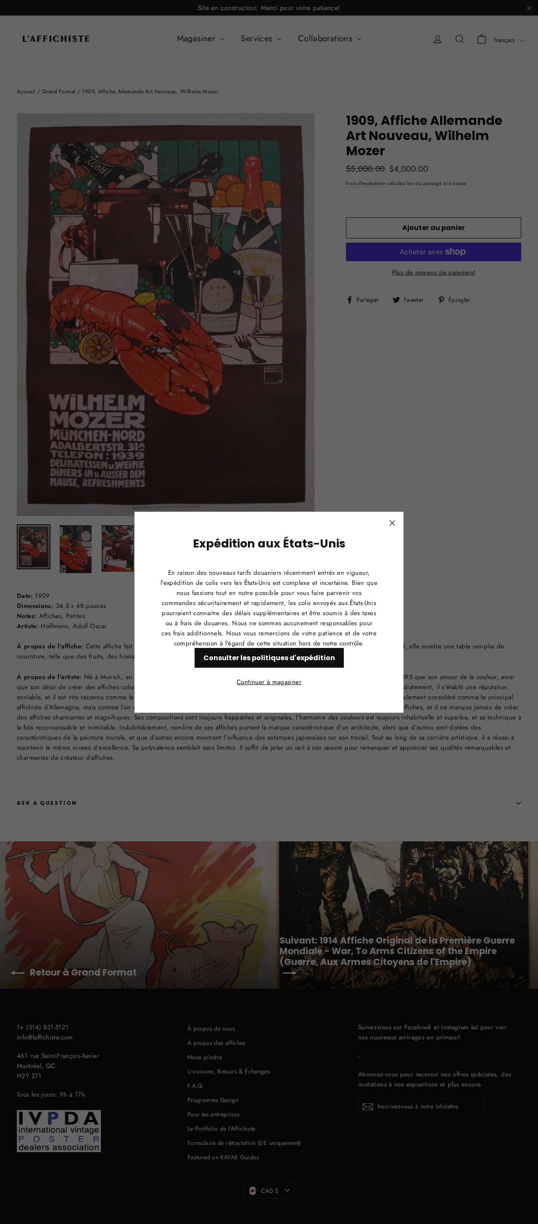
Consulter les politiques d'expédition (269, 657)
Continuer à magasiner (269, 681)
